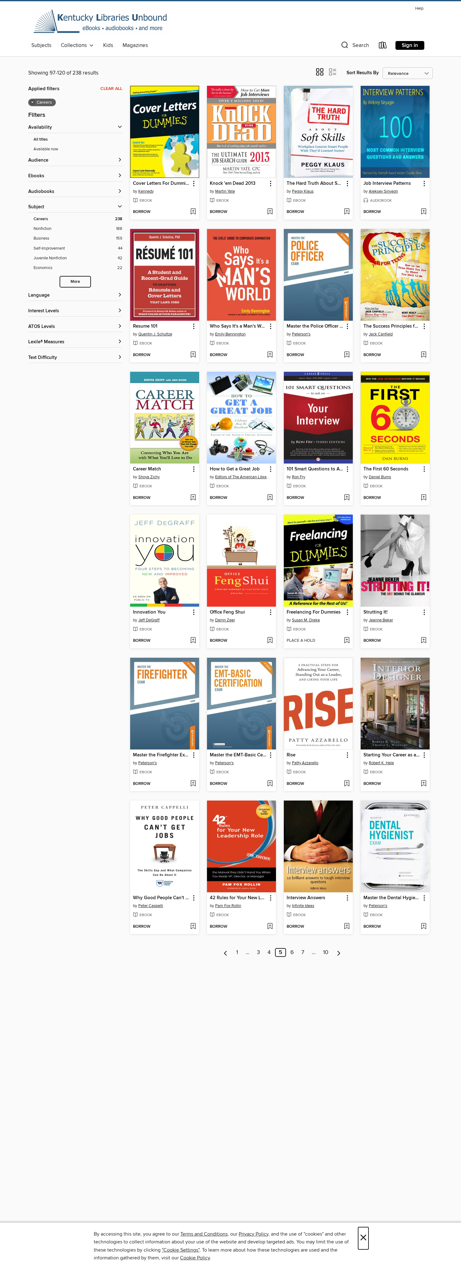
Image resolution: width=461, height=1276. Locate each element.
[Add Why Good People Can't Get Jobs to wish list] (193, 927)
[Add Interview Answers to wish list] (347, 927)
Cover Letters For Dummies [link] (161, 183)
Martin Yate (225, 191)
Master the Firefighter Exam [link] (161, 755)
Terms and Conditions (204, 1234)
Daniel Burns (380, 477)
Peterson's (301, 334)
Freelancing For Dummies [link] (314, 612)
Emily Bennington (230, 334)
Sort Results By (363, 73)
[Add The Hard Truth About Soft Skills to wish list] (347, 212)
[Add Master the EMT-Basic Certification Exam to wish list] (270, 784)
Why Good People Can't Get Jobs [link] (161, 898)
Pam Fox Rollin (228, 905)
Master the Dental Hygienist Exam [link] (392, 898)
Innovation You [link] (149, 612)
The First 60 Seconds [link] (385, 469)
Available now (46, 149)
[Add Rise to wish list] (347, 784)
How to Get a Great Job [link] (235, 469)
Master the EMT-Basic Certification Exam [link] (238, 755)
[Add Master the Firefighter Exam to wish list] (193, 784)
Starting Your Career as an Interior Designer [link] (392, 755)
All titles (41, 139)
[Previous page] (226, 952)
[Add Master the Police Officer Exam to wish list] (347, 355)
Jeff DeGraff (149, 620)
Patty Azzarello (305, 762)
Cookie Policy (195, 1258)
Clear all (111, 88)
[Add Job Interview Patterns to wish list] (423, 212)
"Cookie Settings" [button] (180, 1250)
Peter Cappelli (150, 905)
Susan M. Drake (306, 620)
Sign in (410, 45)
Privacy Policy (253, 1234)
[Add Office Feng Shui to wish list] (270, 641)
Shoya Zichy (149, 477)
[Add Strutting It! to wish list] (423, 641)
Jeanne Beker (381, 620)
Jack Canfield (381, 334)
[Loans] (383, 46)
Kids (108, 45)
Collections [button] (75, 45)
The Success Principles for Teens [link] (392, 326)
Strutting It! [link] (375, 612)
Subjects (41, 45)
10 (325, 952)
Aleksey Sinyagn (383, 191)
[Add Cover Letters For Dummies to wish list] (193, 212)
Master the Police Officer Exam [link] (315, 326)
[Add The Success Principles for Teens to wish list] (423, 355)
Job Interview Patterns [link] (387, 183)
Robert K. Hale (381, 762)
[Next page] (339, 952)
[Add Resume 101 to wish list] (193, 355)
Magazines (135, 45)
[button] (354, 46)
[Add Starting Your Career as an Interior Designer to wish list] (423, 784)
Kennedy (146, 191)
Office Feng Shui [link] (227, 612)
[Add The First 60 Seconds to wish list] (423, 498)
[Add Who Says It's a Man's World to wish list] (270, 355)
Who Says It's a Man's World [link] (238, 326)
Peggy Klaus (303, 191)
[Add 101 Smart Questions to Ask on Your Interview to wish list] (347, 498)
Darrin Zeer (225, 620)
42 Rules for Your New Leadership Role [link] (238, 898)
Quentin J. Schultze (155, 334)
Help (419, 8)
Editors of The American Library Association (242, 477)
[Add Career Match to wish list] (193, 498)
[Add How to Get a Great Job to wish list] (270, 498)
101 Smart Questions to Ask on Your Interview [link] (315, 469)
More (75, 281)
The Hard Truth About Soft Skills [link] (315, 183)
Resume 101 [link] (145, 326)
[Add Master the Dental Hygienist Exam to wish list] (423, 927)
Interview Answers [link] (306, 898)
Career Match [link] (147, 469)
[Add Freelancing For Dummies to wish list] (347, 641)
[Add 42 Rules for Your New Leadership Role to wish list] (270, 927)
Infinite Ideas (303, 905)
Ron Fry (298, 477)
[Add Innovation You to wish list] (193, 641)
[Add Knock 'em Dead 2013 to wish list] (270, 212)
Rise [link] (291, 755)
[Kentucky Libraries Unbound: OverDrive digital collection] (100, 21)
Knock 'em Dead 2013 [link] (233, 183)
